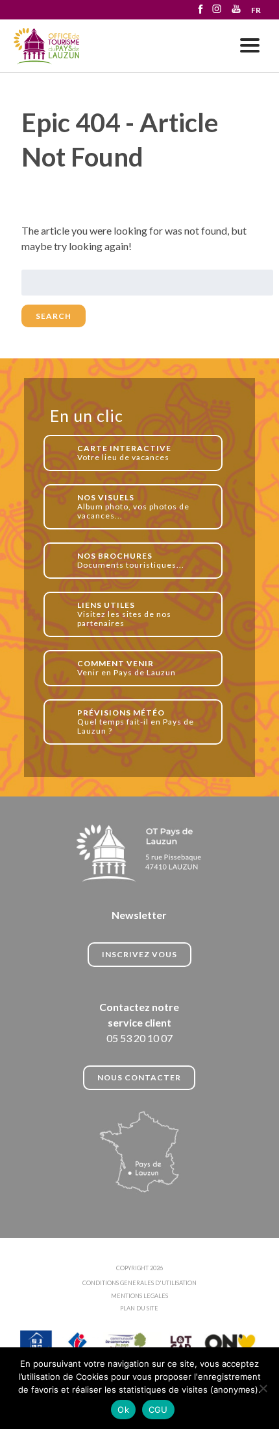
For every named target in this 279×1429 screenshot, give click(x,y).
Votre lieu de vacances (124, 452)
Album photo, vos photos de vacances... (133, 506)
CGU (158, 1409)
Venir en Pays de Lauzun (126, 667)
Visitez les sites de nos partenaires (124, 614)
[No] (262, 1388)
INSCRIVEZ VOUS (139, 954)
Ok (123, 1409)
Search (53, 316)
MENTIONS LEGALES (139, 1295)
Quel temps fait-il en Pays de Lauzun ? (135, 722)
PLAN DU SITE (139, 1308)
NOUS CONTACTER (139, 1077)
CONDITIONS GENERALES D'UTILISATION (139, 1282)
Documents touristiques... (130, 560)
